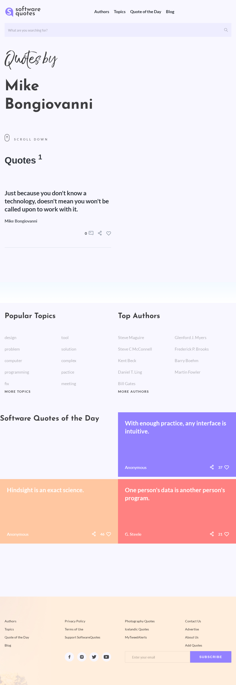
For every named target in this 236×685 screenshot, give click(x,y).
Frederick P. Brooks (192, 349)
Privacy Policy (75, 621)
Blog (170, 11)
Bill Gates (127, 383)
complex (68, 360)
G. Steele (133, 534)
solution (68, 349)
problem (12, 349)
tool (65, 337)
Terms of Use (74, 629)
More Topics (18, 391)
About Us (191, 637)
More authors (133, 391)
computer (13, 360)
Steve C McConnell (135, 349)
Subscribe (210, 657)
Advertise (192, 629)
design (10, 337)
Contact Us (193, 621)
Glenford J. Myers (190, 337)
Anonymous (136, 467)
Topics (120, 11)
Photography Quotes (140, 621)
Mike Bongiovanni (21, 220)
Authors (101, 11)
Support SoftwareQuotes (82, 637)
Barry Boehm (186, 360)
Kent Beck (127, 360)
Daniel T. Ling (130, 372)
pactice (67, 372)
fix (7, 383)
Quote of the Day (145, 11)
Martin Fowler (188, 372)
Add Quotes (193, 645)
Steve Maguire (131, 337)
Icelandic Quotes (137, 629)
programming (17, 372)
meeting (68, 383)
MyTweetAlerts (136, 637)
